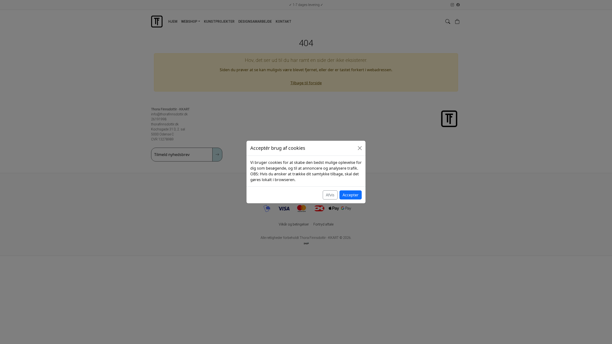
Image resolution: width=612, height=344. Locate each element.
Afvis (330, 195)
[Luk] (360, 148)
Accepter (351, 195)
